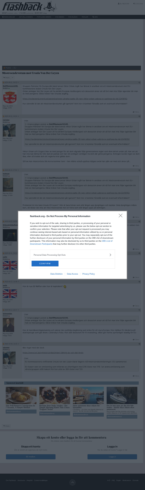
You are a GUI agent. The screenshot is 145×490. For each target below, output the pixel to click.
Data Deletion (56, 274)
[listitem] (72, 254)
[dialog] (72, 245)
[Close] (121, 216)
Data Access (72, 274)
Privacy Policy (88, 274)
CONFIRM (45, 263)
